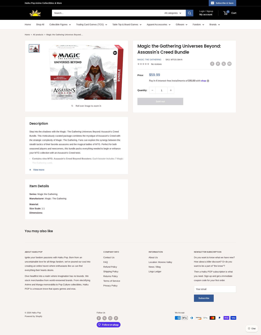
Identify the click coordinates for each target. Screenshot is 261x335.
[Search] (189, 13)
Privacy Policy (110, 285)
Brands (213, 24)
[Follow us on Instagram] (110, 318)
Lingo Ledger (155, 271)
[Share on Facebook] (212, 63)
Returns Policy (110, 276)
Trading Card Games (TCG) (90, 24)
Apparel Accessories (157, 24)
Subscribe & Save (225, 3)
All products (38, 34)
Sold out (160, 101)
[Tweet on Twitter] (224, 63)
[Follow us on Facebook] (99, 318)
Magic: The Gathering (149, 59)
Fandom (197, 24)
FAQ (105, 262)
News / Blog (155, 266)
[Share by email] (229, 63)
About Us (153, 257)
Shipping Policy (110, 271)
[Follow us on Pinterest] (116, 318)
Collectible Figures (58, 24)
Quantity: (142, 90)
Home (28, 24)
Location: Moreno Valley (160, 262)
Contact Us (108, 257)
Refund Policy (110, 266)
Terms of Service (111, 281)
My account (205, 14)
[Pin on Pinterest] (218, 63)
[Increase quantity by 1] (171, 90)
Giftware (180, 24)
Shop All (40, 24)
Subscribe (203, 298)
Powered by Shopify (33, 316)
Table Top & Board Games (125, 24)
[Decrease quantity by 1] (152, 90)
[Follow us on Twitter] (104, 318)
